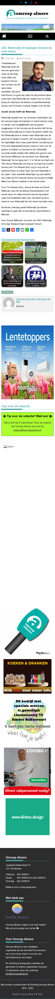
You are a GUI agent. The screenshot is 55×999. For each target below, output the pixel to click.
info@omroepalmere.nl (17, 974)
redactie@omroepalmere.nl (27, 430)
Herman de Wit (25, 58)
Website (20, 306)
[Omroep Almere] (4, 36)
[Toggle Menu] (30, 36)
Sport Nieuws (7, 292)
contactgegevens (27, 887)
